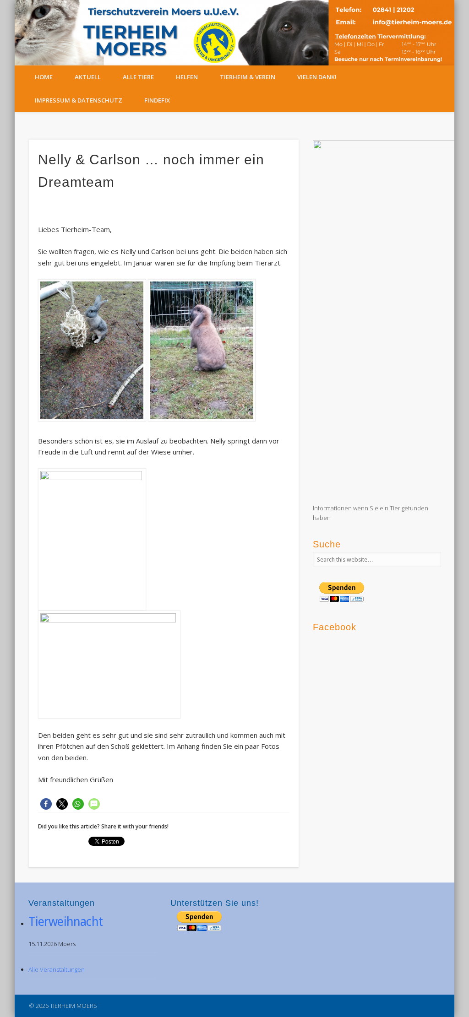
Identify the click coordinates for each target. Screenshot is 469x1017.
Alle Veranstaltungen (56, 969)
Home (44, 77)
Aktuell (88, 77)
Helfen (187, 77)
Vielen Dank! (317, 77)
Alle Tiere (138, 77)
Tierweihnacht (65, 921)
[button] (46, 804)
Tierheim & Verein (247, 77)
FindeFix (157, 100)
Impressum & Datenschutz (78, 100)
